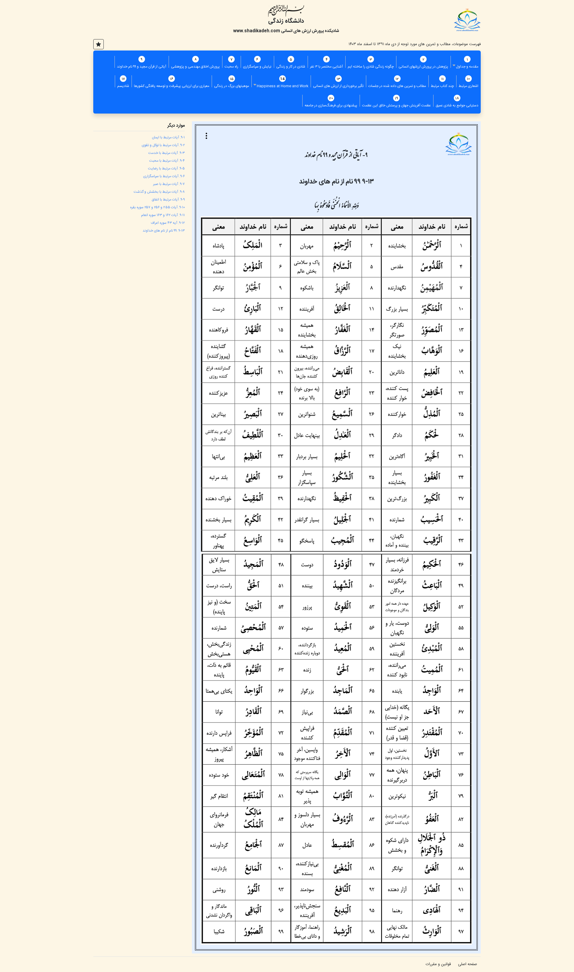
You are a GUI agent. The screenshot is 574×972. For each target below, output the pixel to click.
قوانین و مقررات (438, 964)
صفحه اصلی (467, 964)
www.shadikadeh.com (256, 31)
